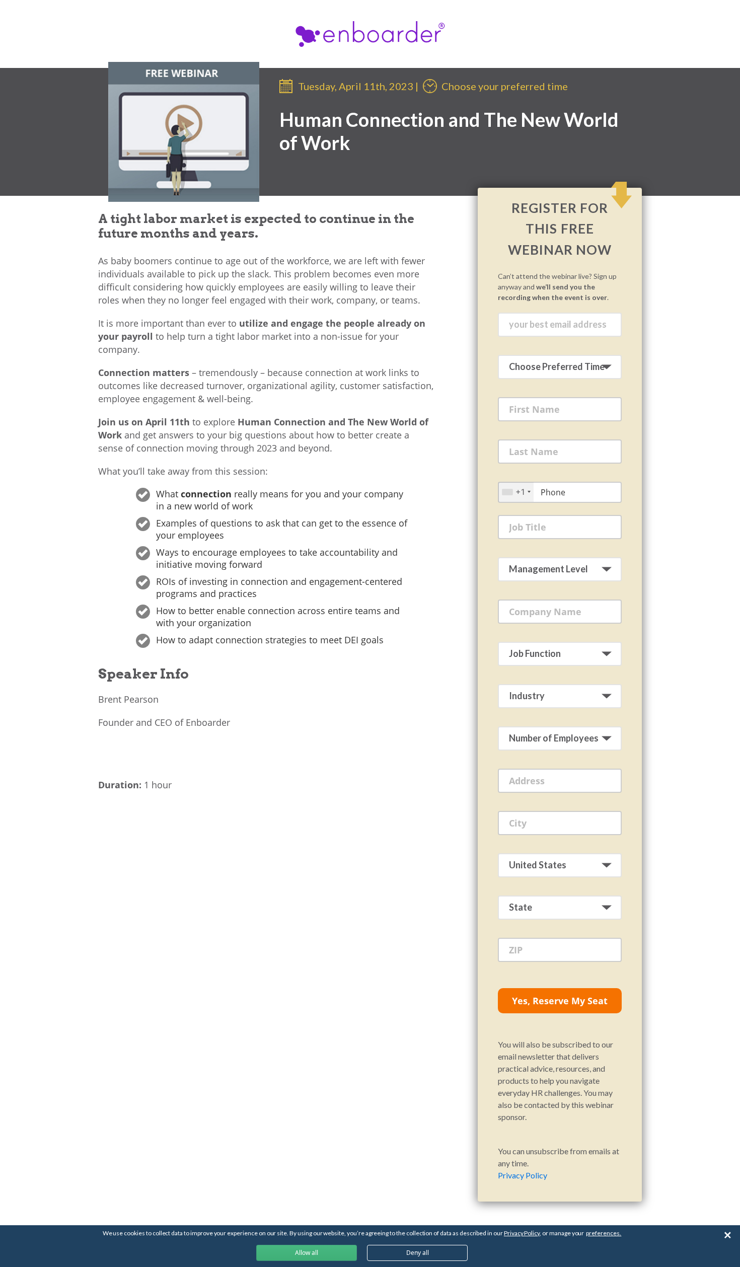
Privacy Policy (522, 1175)
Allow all (306, 1252)
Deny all (417, 1252)
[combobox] (516, 492)
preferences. (603, 1233)
